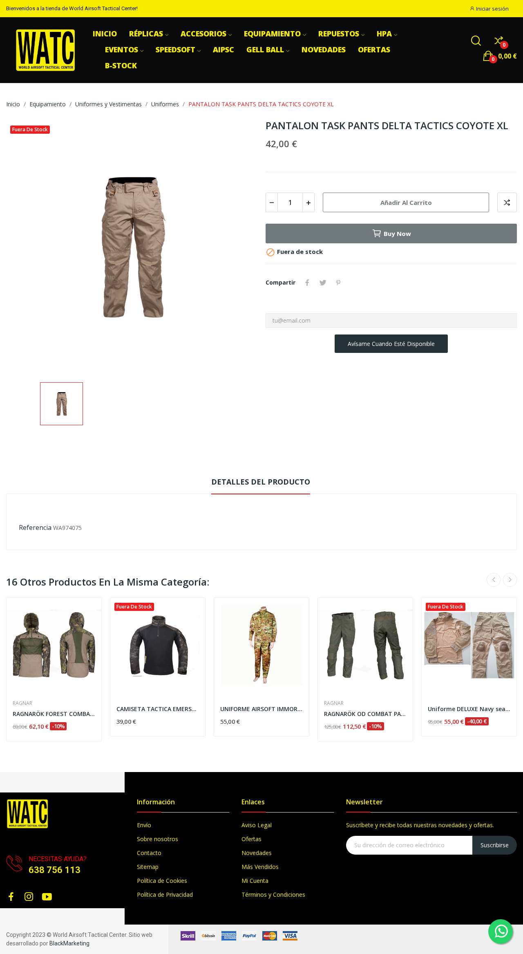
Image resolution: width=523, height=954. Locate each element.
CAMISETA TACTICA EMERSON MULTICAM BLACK (157, 709)
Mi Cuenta (254, 880)
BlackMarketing (69, 943)
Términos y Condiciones (273, 894)
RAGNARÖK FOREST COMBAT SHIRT (54, 714)
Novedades (256, 853)
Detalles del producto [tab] (260, 482)
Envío (144, 825)
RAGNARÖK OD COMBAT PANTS (365, 714)
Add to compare (507, 202)
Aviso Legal (256, 825)
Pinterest (338, 282)
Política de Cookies (162, 880)
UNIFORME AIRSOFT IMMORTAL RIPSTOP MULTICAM (261, 709)
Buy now (397, 233)
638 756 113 (54, 870)
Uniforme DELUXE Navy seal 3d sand (469, 709)
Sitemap (148, 867)
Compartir (307, 282)
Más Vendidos (260, 867)
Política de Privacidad (165, 894)
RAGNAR (22, 703)
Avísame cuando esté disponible (391, 344)
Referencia (35, 527)
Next (510, 580)
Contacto (149, 853)
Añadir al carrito (406, 202)
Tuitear (323, 282)
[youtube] (47, 897)
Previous (494, 580)
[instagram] (29, 897)
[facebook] (11, 897)
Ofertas (251, 839)
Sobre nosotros (157, 839)
